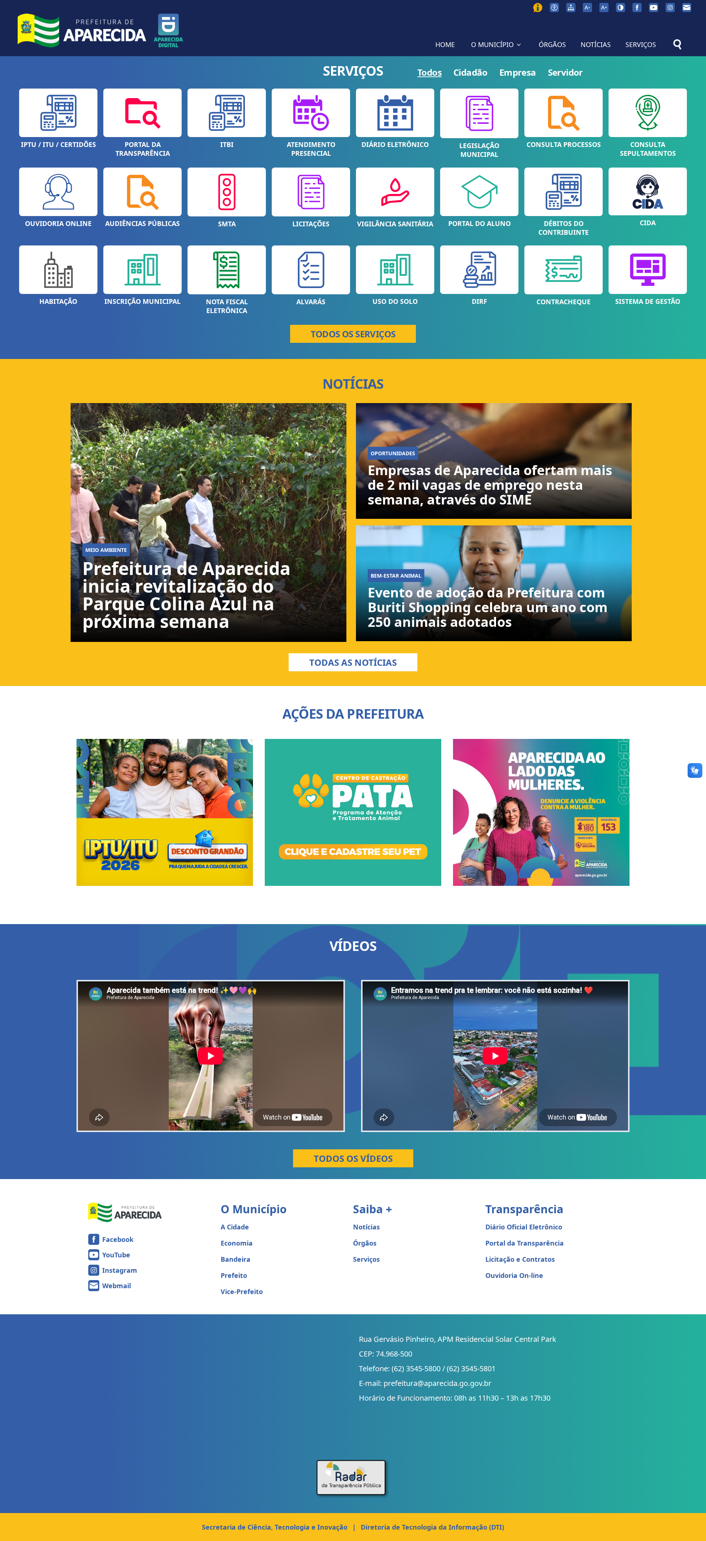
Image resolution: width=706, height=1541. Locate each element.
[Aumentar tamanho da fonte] (604, 7)
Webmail (116, 1285)
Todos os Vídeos (353, 1158)
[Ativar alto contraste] (620, 7)
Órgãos (365, 1243)
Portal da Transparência (524, 1243)
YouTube (116, 1254)
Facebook (117, 1239)
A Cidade (235, 1226)
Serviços (366, 1259)
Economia (237, 1243)
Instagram (119, 1270)
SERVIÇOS (640, 44)
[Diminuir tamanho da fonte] (587, 7)
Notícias (366, 1226)
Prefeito (234, 1275)
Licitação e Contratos (520, 1259)
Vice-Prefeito (242, 1291)
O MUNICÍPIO (492, 44)
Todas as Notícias (353, 662)
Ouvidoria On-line (514, 1275)
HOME (445, 44)
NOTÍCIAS (596, 44)
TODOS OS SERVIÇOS (353, 334)
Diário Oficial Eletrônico (523, 1226)
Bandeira (235, 1259)
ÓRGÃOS (552, 44)
